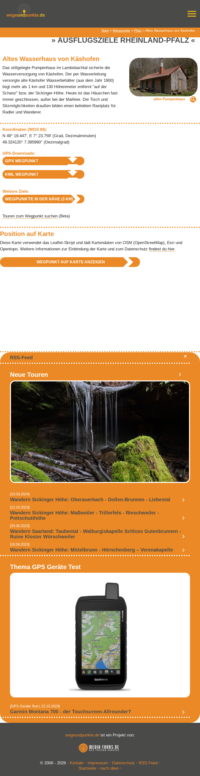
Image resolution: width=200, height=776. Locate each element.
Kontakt (77, 763)
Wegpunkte (121, 30)
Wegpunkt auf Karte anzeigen (71, 262)
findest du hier (161, 249)
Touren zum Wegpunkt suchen (30, 216)
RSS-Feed (21, 357)
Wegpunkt (21, 160)
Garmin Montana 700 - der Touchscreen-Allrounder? (70, 711)
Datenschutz (123, 763)
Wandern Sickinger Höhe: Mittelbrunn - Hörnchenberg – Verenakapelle (91, 549)
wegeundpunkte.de (82, 735)
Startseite (87, 768)
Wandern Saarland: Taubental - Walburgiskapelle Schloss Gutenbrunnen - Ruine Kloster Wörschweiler (95, 534)
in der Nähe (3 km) (39, 198)
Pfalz (138, 30)
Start (105, 30)
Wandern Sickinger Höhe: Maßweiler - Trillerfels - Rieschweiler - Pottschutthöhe (84, 515)
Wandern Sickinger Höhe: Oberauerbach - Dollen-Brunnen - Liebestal (90, 499)
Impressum (98, 763)
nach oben (109, 768)
